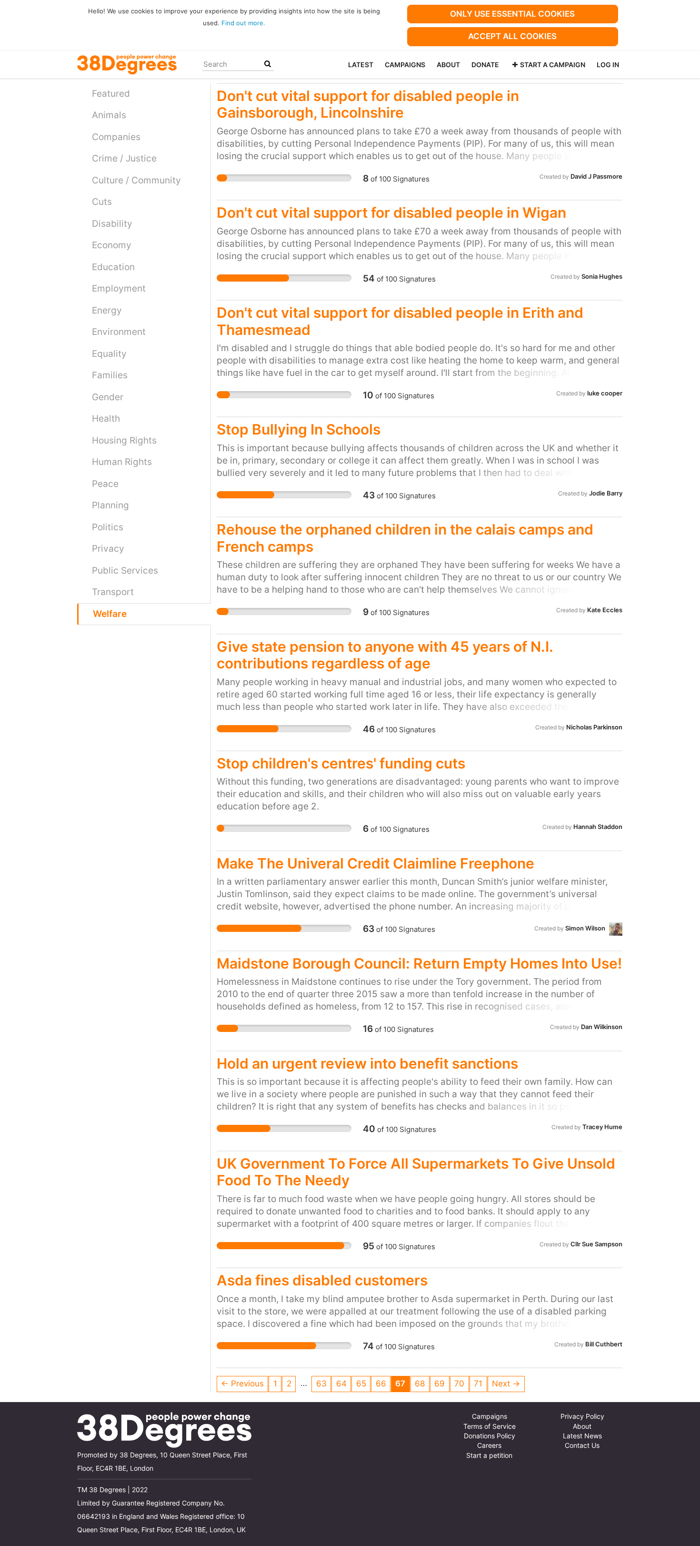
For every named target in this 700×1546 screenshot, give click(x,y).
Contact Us (582, 1445)
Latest (360, 65)
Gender (107, 397)
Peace (105, 483)
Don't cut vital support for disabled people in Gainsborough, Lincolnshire (368, 104)
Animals (109, 115)
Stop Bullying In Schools (298, 429)
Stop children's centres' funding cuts (341, 763)
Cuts (102, 201)
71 (478, 1383)
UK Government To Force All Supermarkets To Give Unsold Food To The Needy (416, 1172)
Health (106, 418)
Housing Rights (124, 440)
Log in (608, 65)
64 (341, 1383)
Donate (485, 65)
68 (420, 1383)
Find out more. (243, 23)
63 (321, 1383)
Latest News (582, 1436)
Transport (113, 591)
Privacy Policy (582, 1416)
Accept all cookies (512, 36)
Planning (110, 505)
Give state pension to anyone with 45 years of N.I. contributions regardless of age (385, 655)
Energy (107, 310)
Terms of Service (489, 1426)
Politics (107, 527)
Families (110, 375)
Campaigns (405, 65)
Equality (109, 353)
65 (361, 1383)
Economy (111, 245)
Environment (119, 331)
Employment (119, 288)
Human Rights (122, 461)
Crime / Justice (124, 158)
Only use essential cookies (512, 14)
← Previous (242, 1383)
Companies (116, 136)
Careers (489, 1445)
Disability (112, 223)
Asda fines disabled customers (322, 1280)
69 (439, 1383)
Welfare (110, 613)
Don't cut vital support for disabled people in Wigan (391, 212)
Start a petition (489, 1455)
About (448, 65)
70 (459, 1383)
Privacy (108, 548)
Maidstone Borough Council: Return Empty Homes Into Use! (419, 963)
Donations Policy (489, 1436)
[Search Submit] (267, 64)
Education (113, 267)
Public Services (125, 570)
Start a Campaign (552, 65)
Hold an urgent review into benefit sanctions (367, 1063)
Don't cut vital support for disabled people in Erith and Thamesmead (400, 321)
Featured (111, 93)
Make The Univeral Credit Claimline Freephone (375, 863)
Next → (506, 1383)
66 (381, 1383)
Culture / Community (136, 180)
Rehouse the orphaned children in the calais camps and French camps (405, 538)
